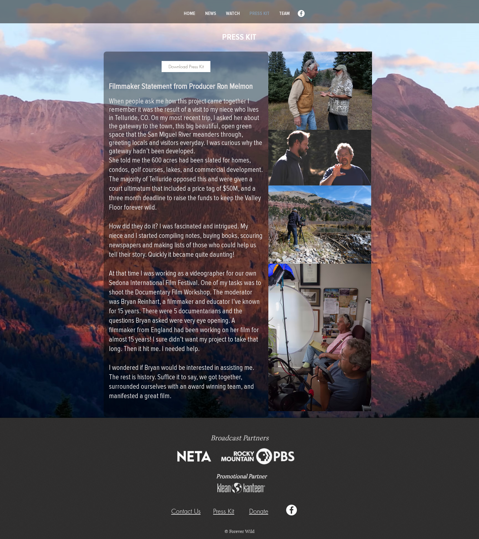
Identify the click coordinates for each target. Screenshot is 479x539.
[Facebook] (301, 13)
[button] (258, 511)
